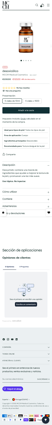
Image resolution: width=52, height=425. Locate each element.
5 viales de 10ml (12, 101)
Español (5, 399)
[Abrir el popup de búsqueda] (36, 5)
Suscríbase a (43, 379)
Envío (23, 118)
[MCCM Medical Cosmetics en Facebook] (4, 340)
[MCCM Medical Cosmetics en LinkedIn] (16, 340)
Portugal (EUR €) (21, 399)
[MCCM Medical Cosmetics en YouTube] (12, 340)
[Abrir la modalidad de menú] (48, 5)
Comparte (11, 154)
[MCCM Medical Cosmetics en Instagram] (8, 340)
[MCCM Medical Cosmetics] (5, 5)
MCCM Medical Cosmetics (15, 74)
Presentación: (8, 95)
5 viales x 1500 (32, 101)
